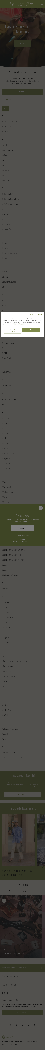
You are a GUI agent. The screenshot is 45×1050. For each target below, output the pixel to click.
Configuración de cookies (13, 330)
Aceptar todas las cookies (31, 329)
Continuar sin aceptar (36, 314)
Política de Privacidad (19, 324)
